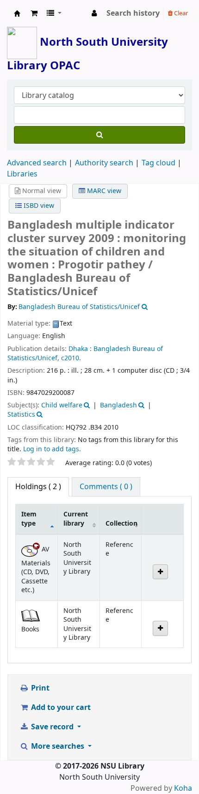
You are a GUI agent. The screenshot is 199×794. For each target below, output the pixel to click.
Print (39, 688)
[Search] (99, 135)
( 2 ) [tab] (38, 486)
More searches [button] (57, 746)
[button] (34, 13)
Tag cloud (158, 163)
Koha (183, 788)
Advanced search (37, 163)
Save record (52, 727)
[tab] (106, 487)
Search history (133, 13)
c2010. (71, 358)
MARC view (103, 191)
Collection (121, 523)
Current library (75, 518)
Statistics (21, 414)
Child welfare (61, 405)
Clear (180, 13)
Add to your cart (60, 707)
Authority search (104, 163)
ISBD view (38, 206)
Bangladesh (118, 405)
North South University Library (17, 13)
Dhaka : (80, 349)
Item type (29, 518)
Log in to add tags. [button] (52, 449)
